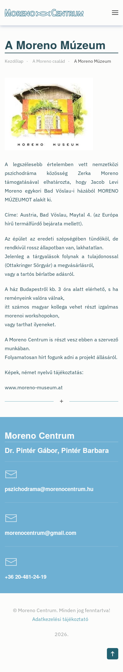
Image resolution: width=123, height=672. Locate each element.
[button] (115, 12)
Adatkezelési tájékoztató (61, 619)
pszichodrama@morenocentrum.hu (49, 489)
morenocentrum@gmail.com (40, 532)
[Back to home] (44, 12)
